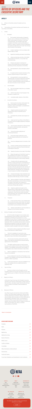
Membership (4, 332)
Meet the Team (16, 382)
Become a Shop (26, 385)
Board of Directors (5, 337)
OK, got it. (16, 404)
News (6, 382)
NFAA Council (4, 340)
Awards (11, 396)
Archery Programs (11, 394)
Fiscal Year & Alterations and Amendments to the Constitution (14, 357)
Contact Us (21, 391)
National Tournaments (5, 385)
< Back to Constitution (6, 312)
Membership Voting (6, 335)
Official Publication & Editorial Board (9, 348)
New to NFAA (11, 393)
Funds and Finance (5, 354)
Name (3, 326)
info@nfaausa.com (21, 397)
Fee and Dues (4, 351)
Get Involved (11, 391)
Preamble (3, 324)
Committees (4, 346)
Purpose (3, 329)
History (16, 385)
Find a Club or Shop (11, 397)
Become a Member (26, 382)
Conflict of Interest (5, 343)
